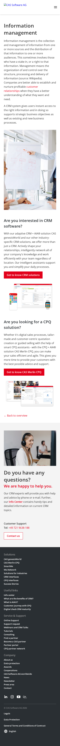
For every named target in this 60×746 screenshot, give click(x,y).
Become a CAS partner (15, 641)
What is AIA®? (11, 602)
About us (8, 659)
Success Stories (11, 583)
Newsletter (9, 680)
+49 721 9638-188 (19, 527)
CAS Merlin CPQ (11, 562)
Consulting (9, 634)
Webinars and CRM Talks (16, 627)
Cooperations (10, 670)
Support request (12, 623)
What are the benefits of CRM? (18, 598)
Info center (9, 595)
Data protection (12, 663)
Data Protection (12, 719)
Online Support (11, 620)
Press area (9, 684)
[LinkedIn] (6, 697)
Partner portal (11, 645)
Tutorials (8, 630)
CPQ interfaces (11, 580)
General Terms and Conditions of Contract (24, 725)
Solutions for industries (15, 573)
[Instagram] (12, 697)
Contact (8, 688)
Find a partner (11, 638)
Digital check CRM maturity (17, 609)
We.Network (10, 569)
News (6, 677)
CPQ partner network (14, 648)
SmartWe (8, 566)
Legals (7, 713)
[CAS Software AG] (15, 7)
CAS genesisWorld (12, 559)
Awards (8, 666)
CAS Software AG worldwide (18, 673)
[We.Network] (25, 697)
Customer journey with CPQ (17, 605)
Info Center (16, 502)
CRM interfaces (11, 576)
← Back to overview (15, 415)
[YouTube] (18, 697)
